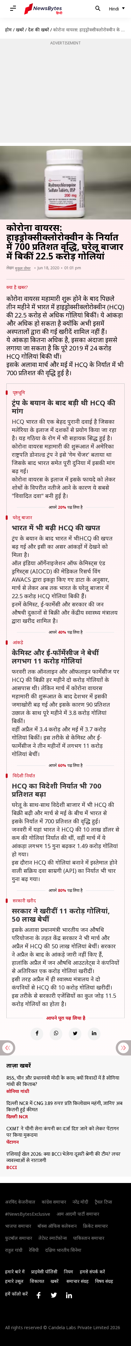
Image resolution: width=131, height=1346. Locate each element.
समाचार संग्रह (77, 1281)
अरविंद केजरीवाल (20, 1202)
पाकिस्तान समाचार (88, 1238)
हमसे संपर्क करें (92, 1272)
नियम (68, 1272)
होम (8, 30)
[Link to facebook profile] (38, 1295)
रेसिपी (34, 1250)
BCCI (11, 1167)
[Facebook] (37, 1034)
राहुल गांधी (14, 1250)
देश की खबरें (38, 30)
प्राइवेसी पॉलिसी (44, 1272)
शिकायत (37, 1281)
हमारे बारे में (15, 1272)
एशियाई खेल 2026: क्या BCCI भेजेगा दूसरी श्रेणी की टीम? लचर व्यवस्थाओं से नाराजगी (63, 1157)
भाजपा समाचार (18, 1226)
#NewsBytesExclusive (27, 1214)
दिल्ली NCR (17, 1117)
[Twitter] (75, 1034)
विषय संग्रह (104, 1281)
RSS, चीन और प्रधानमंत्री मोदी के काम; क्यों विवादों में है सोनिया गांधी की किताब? (62, 1081)
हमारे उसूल (14, 1281)
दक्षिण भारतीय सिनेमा (63, 1250)
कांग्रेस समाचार (54, 1202)
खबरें (20, 30)
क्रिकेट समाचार (95, 1226)
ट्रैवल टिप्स (103, 1202)
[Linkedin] (94, 1034)
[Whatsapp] (56, 1034)
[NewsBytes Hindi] (43, 8)
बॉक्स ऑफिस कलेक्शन (57, 1226)
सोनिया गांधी (17, 1091)
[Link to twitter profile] (53, 1295)
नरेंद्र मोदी (80, 1202)
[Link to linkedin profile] (69, 1295)
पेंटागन (12, 1142)
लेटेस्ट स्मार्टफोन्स (52, 1238)
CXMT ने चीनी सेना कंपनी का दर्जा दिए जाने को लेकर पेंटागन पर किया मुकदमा (62, 1132)
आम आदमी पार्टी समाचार (78, 1214)
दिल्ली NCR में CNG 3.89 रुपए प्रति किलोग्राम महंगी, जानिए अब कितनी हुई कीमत (64, 1107)
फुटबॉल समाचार (18, 1238)
